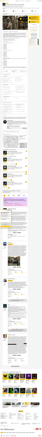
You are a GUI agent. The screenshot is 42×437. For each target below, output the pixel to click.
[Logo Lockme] (0, 1)
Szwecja (33, 432)
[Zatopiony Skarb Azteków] (5, 167)
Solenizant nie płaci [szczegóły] (34, 34)
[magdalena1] (5, 280)
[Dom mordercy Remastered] (5, 152)
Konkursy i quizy (19, 418)
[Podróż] (5, 390)
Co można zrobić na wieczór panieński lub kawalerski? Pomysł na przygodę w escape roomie (25, 424)
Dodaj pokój (35, 387)
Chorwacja (13, 432)
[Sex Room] (5, 159)
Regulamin (35, 415)
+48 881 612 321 (22, 144)
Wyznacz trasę (22, 147)
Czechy (16, 432)
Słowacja (27, 432)
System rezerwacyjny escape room (20, 416)
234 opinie (5, 310)
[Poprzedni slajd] (4, 22)
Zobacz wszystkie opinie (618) (15, 366)
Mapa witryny (35, 419)
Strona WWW (22, 143)
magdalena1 (5, 282)
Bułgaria (10, 432)
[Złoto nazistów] (5, 175)
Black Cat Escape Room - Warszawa (23, 136)
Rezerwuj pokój (10, 13)
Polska (4, 6)
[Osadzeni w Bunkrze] (22, 390)
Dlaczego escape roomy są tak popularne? (4, 423)
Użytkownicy (10, 417)
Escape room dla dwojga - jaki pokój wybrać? (15, 423)
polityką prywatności (4, 219)
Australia (5, 432)
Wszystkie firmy (11, 415)
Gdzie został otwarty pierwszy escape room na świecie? (36, 423)
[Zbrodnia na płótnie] (5, 183)
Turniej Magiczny (19, 236)
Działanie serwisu (36, 417)
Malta (21, 432)
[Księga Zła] (11, 390)
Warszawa (21, 152)
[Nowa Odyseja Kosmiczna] (16, 390)
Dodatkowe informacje (35, 13)
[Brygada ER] (5, 306)
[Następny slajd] (26, 22)
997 (19, 292)
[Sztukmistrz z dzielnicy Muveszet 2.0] (28, 376)
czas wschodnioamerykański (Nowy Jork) (8, 429)
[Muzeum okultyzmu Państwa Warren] (28, 390)
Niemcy (24, 432)
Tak (5, 226)
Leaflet (10, 147)
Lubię (15, 232)
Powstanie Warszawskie (21, 358)
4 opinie (5, 340)
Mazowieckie (7, 6)
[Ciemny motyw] (40, 435)
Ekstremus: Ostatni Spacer (18, 270)
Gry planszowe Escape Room (20, 417)
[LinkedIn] (13, 435)
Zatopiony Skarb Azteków (11, 358)
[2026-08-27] (37, 24)
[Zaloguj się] (23, 71)
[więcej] (4, 8)
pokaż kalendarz (14, 156)
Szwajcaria (30, 432)
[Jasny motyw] (38, 435)
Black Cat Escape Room (19, 6)
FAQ (26, 415)
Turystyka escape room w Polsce (29, 417)
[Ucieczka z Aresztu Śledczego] (34, 376)
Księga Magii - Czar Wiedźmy (11, 292)
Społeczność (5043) (28, 13)
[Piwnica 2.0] (11, 376)
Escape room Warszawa (12, 6)
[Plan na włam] (5, 376)
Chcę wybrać (5, 224)
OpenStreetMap (15, 147)
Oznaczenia (12, 154)
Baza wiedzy (27, 418)
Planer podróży (11, 418)
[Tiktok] (14, 435)
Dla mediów (35, 418)
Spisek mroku (16, 358)
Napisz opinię (15, 13)
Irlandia (19, 432)
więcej (20, 153)
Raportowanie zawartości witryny (29, 419)
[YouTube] (15, 435)
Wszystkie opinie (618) (21, 13)
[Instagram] (12, 435)
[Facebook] (11, 435)
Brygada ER (5, 308)
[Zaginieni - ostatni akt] (16, 376)
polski (1, 429)
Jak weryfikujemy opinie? (10, 268)
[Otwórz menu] (41, 0)
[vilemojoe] (5, 336)
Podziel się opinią (11, 232)
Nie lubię (20, 232)
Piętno (8, 270)
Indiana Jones (23, 236)
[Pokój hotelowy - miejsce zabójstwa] (22, 376)
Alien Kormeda (16, 292)
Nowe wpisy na (11, 400)
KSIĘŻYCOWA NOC (12, 270)
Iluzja (15, 236)
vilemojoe (5, 338)
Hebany (22, 21)
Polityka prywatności (36, 416)
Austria (7, 432)
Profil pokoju (5, 13)
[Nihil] (5, 243)
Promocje (10, 416)
